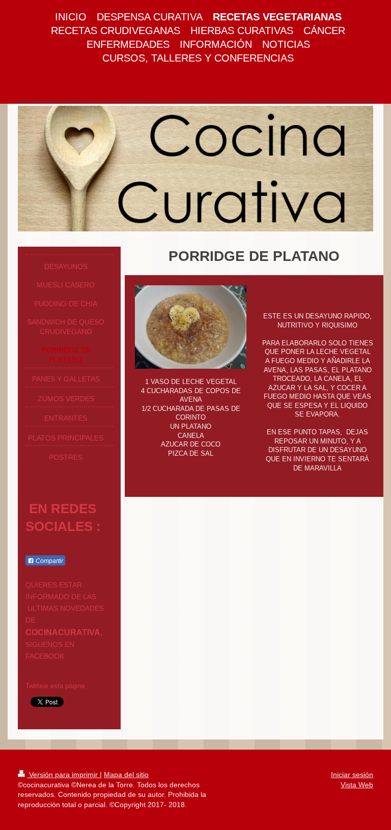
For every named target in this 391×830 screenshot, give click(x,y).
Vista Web (357, 785)
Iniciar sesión (352, 774)
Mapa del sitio (126, 774)
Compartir (48, 561)
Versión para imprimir (63, 774)
